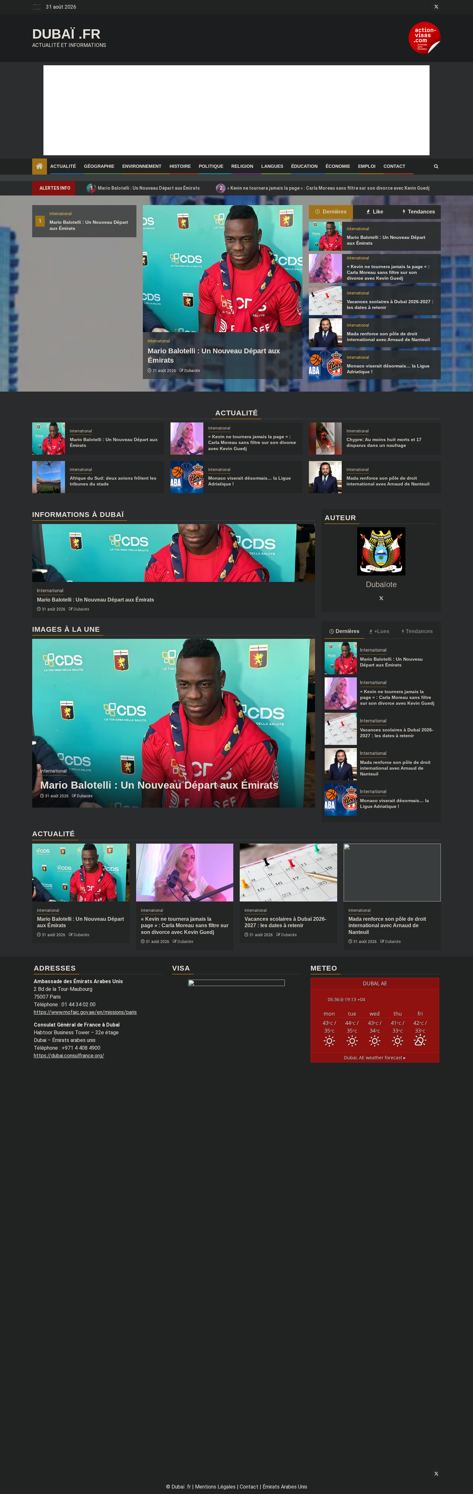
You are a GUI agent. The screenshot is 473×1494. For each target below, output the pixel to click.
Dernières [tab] (334, 211)
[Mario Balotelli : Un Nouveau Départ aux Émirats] (222, 268)
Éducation (304, 166)
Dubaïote (192, 370)
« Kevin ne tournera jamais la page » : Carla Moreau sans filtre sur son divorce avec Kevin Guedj (324, 188)
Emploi (367, 166)
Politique (211, 166)
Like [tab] (377, 211)
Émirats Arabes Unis (285, 1487)
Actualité (63, 166)
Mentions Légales (215, 1487)
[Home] (39, 166)
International (61, 214)
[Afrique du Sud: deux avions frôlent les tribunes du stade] (48, 477)
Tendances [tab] (421, 211)
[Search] (436, 166)
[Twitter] (381, 598)
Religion (242, 166)
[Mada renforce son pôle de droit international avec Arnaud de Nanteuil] (325, 332)
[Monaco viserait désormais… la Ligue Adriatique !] (325, 364)
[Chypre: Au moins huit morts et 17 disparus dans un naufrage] (325, 438)
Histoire (180, 166)
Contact (394, 166)
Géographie (99, 166)
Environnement (142, 166)
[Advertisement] (236, 110)
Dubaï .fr (66, 33)
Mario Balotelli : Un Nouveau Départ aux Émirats (145, 188)
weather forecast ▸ (375, 1058)
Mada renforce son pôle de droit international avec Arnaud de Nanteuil (395, 768)
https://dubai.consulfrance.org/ (69, 1056)
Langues (272, 166)
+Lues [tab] (381, 631)
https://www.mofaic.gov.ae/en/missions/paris (85, 1012)
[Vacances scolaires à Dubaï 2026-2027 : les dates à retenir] (325, 300)
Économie (338, 166)
